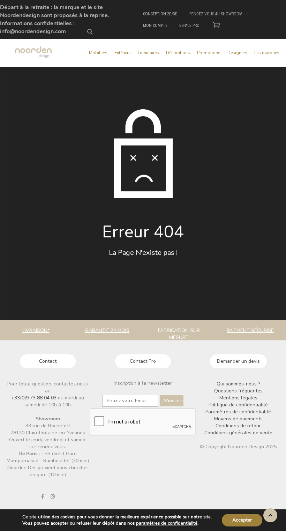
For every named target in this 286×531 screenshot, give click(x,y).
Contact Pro (143, 361)
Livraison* (36, 330)
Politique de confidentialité (238, 404)
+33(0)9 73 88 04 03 (34, 397)
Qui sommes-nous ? (238, 384)
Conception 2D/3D (160, 14)
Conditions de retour (238, 425)
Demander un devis (238, 361)
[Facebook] (42, 496)
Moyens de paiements (238, 418)
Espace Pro (189, 25)
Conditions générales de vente (238, 432)
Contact (48, 361)
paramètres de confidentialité (166, 523)
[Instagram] (52, 496)
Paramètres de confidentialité (238, 411)
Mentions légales (238, 397)
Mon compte (155, 25)
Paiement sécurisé (250, 330)
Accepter (242, 520)
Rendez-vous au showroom (215, 14)
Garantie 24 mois (107, 330)
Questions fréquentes (238, 391)
